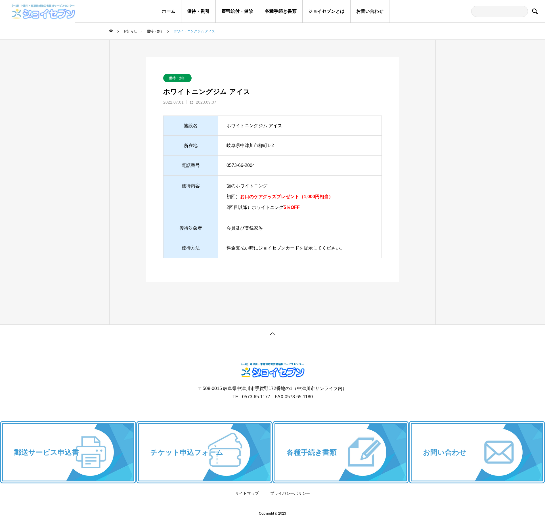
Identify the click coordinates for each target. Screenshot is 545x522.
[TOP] (272, 333)
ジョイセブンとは (326, 11)
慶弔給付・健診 (237, 11)
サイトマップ (247, 493)
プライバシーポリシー (290, 493)
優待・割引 (198, 11)
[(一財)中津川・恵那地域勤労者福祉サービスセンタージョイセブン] (37, 11)
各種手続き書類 (281, 11)
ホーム (168, 11)
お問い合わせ (369, 11)
